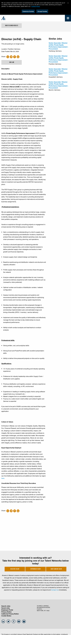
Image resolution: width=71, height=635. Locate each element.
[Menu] (68, 18)
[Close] (68, 3)
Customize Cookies (28, 11)
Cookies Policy (35, 6)
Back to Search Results (11, 25)
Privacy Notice (6, 612)
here (2, 478)
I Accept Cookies (42, 11)
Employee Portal (7, 610)
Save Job (11, 62)
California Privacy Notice (10, 614)
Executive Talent (14, 569)
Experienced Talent (35, 569)
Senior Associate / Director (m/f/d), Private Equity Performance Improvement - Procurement (58, 46)
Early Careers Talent (56, 569)
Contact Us (54, 590)
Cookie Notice (6, 616)
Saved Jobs (5, 608)
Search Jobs (5, 606)
